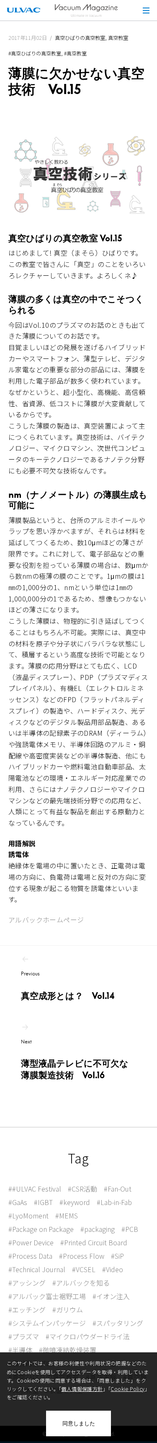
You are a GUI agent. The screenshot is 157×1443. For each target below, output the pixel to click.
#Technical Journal (36, 1269)
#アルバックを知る (81, 1282)
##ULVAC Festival (34, 1188)
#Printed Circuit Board (93, 1242)
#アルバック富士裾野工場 (47, 1296)
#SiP (117, 1255)
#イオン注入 (111, 1296)
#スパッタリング (118, 1323)
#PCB (129, 1229)
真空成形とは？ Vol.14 (68, 985)
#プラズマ (23, 1336)
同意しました (78, 1423)
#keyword (74, 1202)
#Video (112, 1269)
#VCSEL (83, 1269)
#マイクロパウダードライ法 (88, 1336)
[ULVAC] (23, 10)
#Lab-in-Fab (114, 1202)
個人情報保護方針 (82, 1388)
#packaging (97, 1229)
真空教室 (118, 38)
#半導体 (20, 1349)
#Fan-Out (117, 1188)
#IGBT (43, 1202)
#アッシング (27, 1282)
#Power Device (31, 1242)
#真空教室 (75, 53)
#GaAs (17, 1202)
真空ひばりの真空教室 (80, 38)
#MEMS (66, 1215)
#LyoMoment (28, 1215)
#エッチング (27, 1309)
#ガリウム (67, 1309)
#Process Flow (81, 1255)
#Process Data (30, 1255)
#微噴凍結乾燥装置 (67, 1349)
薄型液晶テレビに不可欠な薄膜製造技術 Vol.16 (75, 1059)
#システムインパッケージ (47, 1323)
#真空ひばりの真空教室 (34, 53)
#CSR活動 (82, 1188)
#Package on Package (41, 1229)
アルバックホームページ (46, 920)
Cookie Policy (127, 1388)
